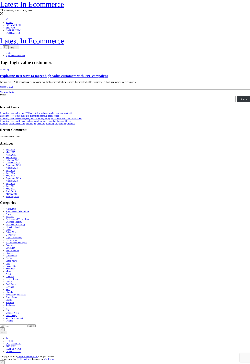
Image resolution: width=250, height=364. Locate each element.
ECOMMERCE (13, 25)
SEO (8, 289)
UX (7, 310)
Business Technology (15, 224)
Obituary (10, 276)
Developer (10, 235)
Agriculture (11, 209)
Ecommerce (11, 245)
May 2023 (10, 188)
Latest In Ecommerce (32, 4)
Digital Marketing (14, 237)
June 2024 (10, 173)
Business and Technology (17, 219)
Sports (9, 300)
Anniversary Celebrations (17, 211)
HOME (9, 22)
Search (3, 94)
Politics (9, 281)
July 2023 (10, 183)
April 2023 (11, 191)
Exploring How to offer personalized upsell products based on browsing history (36, 121)
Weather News (12, 313)
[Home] (7, 20)
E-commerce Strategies (16, 242)
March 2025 (11, 157)
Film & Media (12, 250)
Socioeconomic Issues (16, 294)
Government (11, 255)
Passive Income (13, 279)
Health (9, 258)
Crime (8, 229)
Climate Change (13, 227)
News (8, 274)
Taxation (10, 302)
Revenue (10, 287)
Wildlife (9, 320)
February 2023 (12, 196)
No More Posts (7, 92)
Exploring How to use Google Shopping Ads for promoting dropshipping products (37, 123)
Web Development (14, 318)
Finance (9, 253)
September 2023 (13, 178)
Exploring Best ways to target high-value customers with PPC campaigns (54, 76)
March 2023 (11, 194)
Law (8, 263)
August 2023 (12, 181)
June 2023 (10, 186)
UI (7, 307)
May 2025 (10, 152)
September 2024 (13, 165)
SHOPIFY (11, 27)
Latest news (11, 261)
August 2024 (12, 168)
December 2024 (13, 162)
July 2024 (10, 170)
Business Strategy (14, 222)
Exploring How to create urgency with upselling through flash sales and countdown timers (41, 118)
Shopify (9, 292)
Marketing (4, 69)
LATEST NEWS (14, 30)
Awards (9, 214)
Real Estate (11, 284)
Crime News (11, 232)
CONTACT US (13, 33)
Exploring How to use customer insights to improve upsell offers (29, 116)
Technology (11, 305)
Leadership (11, 266)
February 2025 (12, 160)
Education (10, 248)
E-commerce (11, 240)
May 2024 (10, 175)
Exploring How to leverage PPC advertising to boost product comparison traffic (36, 113)
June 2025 (10, 149)
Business (10, 216)
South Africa (11, 297)
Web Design (11, 315)
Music (8, 271)
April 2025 (11, 155)
